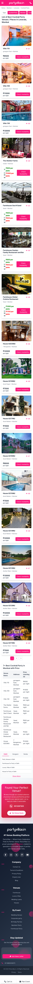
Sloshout (19, 844)
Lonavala (16, 8)
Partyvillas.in (12, 969)
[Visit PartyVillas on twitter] (16, 855)
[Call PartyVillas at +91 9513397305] (31, 3)
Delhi (5, 754)
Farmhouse (16, 893)
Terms (20, 972)
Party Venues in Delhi (8, 759)
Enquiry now (16, 877)
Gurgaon (15, 754)
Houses (16, 903)
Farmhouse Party (16, 929)
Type (4, 12)
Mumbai (9, 8)
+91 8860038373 (9, 963)
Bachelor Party (16, 925)
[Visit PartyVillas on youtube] (27, 855)
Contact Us (16, 867)
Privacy (13, 972)
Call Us (9, 982)
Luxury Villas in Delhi (8, 767)
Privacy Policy (16, 873)
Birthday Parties (16, 922)
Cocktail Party (25, 8)
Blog (16, 880)
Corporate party (16, 918)
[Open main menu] (2, 2)
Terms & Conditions (16, 870)
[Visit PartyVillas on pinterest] (22, 855)
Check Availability (23, 57)
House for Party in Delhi (9, 771)
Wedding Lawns (16, 899)
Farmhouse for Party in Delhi (10, 763)
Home (3, 8)
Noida (26, 754)
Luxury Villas (16, 896)
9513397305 (19, 806)
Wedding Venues (16, 915)
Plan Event (26, 982)
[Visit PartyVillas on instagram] (11, 855)
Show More (16, 776)
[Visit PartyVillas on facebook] (5, 855)
